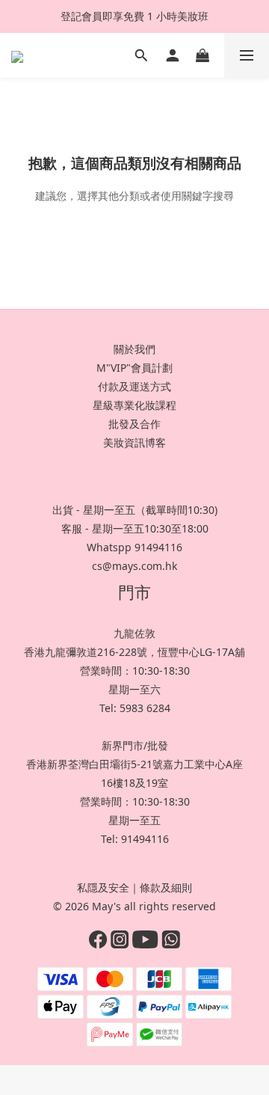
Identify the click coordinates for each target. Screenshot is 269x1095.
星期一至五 (134, 820)
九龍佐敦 (134, 633)
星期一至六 (134, 689)
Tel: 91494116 (135, 839)
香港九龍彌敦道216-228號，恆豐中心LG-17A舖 (134, 652)
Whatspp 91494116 (134, 547)
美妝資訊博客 (134, 442)
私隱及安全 (103, 887)
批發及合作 (134, 424)
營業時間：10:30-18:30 (135, 670)
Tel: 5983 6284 (134, 708)
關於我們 (134, 349)
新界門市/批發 (135, 745)
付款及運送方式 (134, 386)
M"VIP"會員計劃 (134, 368)
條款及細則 (166, 887)
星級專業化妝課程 (134, 405)
